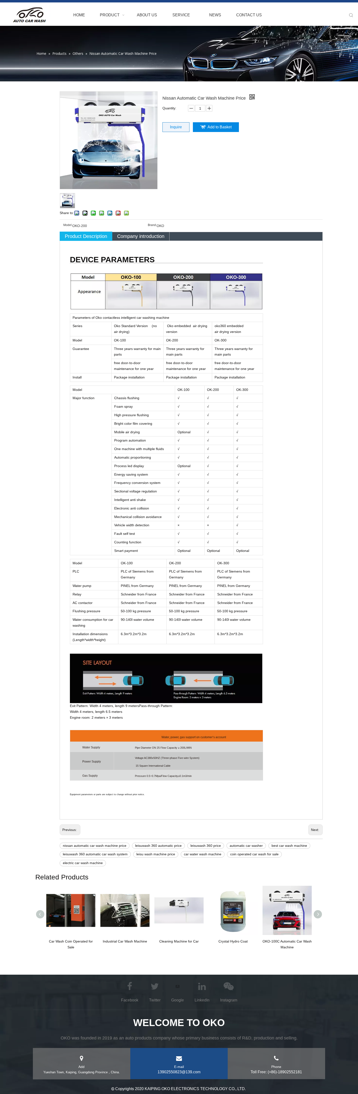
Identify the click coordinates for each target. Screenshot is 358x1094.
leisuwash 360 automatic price (158, 846)
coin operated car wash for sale (254, 854)
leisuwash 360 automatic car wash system (95, 854)
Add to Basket (219, 127)
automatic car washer (246, 846)
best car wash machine (289, 846)
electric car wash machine (83, 863)
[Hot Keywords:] (351, 15)
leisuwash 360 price (205, 846)
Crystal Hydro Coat (233, 941)
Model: (67, 225)
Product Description (86, 236)
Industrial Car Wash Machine (125, 941)
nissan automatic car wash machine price (94, 846)
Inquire (176, 127)
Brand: (152, 225)
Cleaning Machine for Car (179, 941)
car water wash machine (202, 854)
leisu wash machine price (155, 854)
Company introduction (140, 236)
